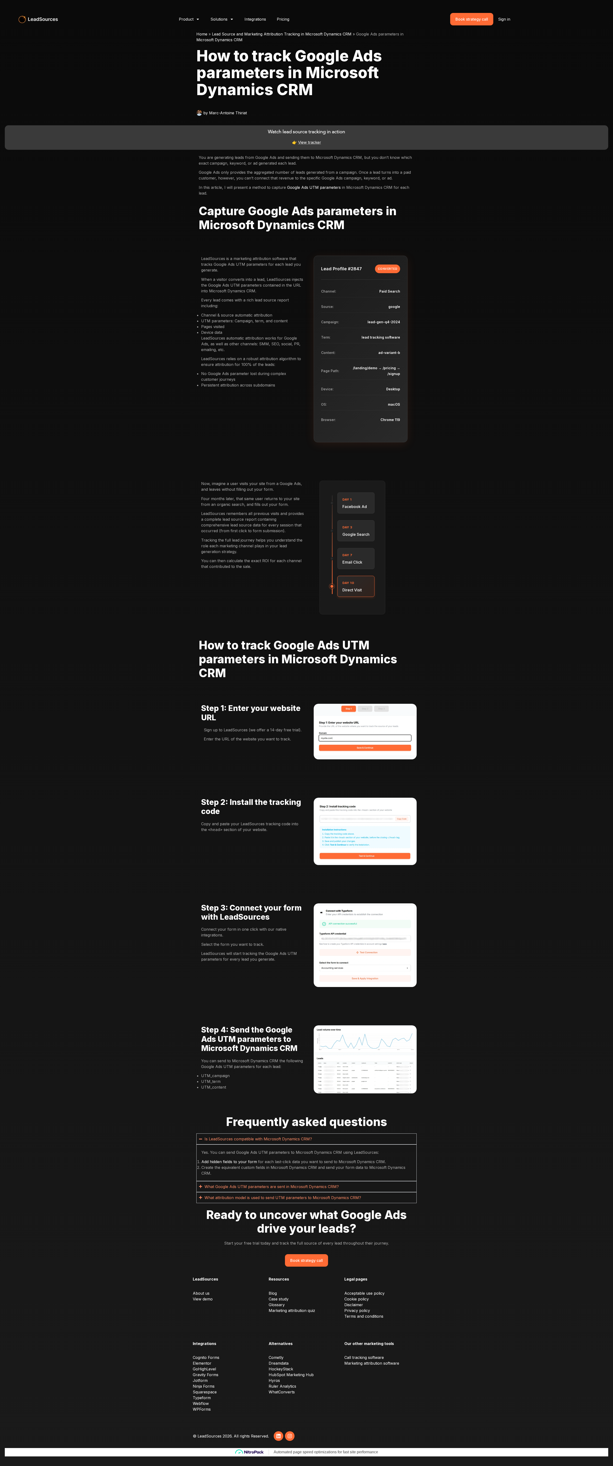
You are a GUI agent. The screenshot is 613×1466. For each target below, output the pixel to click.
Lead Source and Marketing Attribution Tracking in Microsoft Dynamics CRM (282, 34)
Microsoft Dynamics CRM (219, 39)
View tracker (309, 142)
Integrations (255, 19)
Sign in (504, 19)
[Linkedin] (278, 1436)
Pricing (283, 19)
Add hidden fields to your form (229, 1161)
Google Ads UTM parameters (314, 187)
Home (201, 34)
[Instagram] (290, 1436)
